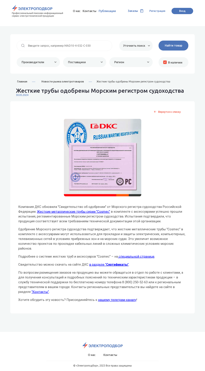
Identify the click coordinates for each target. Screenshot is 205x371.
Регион (119, 62)
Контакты (89, 11)
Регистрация (157, 10)
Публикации (107, 11)
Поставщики (77, 62)
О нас (76, 11)
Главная (22, 81)
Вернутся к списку (169, 111)
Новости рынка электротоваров (62, 81)
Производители (33, 62)
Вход (182, 10)
